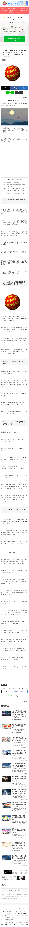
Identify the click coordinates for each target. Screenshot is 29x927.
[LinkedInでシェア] (18, 611)
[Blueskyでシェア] (18, 602)
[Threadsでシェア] (11, 606)
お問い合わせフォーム (21, 915)
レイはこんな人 (8, 909)
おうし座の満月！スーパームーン (11, 182)
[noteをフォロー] (14, 528)
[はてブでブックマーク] (24, 606)
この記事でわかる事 (12, 179)
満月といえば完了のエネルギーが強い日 (13, 188)
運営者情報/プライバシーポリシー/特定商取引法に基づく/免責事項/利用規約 (7, 917)
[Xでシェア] (5, 602)
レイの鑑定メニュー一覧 (21, 913)
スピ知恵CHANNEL (7, 911)
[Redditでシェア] (18, 606)
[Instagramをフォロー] (24, 524)
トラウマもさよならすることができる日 (13, 193)
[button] (19, 92)
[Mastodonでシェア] (11, 602)
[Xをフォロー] (11, 524)
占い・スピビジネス (21, 911)
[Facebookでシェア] (5, 606)
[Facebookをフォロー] (18, 524)
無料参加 (21, 909)
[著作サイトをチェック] (5, 524)
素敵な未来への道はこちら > (14, 39)
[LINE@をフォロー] (21, 528)
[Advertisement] (14, 161)
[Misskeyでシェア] (24, 602)
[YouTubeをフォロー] (8, 528)
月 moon (5, 684)
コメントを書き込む (14, 890)
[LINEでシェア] (5, 611)
